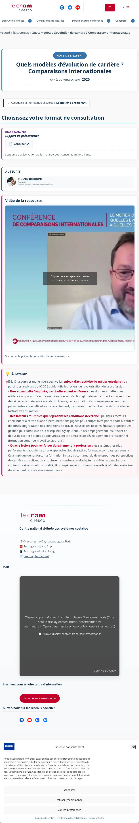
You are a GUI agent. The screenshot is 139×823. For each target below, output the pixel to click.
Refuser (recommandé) (69, 799)
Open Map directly (105, 670)
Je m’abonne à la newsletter (39, 698)
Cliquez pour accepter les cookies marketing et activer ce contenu (70, 278)
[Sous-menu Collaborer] (133, 21)
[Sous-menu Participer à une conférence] (108, 21)
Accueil (5, 32)
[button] (133, 747)
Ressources (21, 32)
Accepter (69, 789)
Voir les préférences (69, 809)
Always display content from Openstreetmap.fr (72, 634)
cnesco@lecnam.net (36, 556)
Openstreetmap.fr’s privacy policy (79, 626)
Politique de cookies (45, 818)
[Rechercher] (110, 7)
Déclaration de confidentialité (72, 818)
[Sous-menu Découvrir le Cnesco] (30, 21)
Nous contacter (96, 818)
